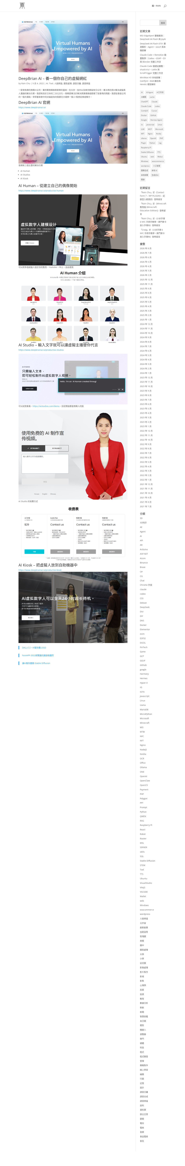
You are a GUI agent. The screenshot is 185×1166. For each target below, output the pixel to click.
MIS (142, 727)
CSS (142, 598)
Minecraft (144, 722)
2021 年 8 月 (145, 502)
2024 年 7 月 (145, 346)
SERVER (143, 847)
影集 (142, 980)
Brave (142, 567)
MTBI (142, 731)
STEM (142, 865)
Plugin (143, 143)
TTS (158, 152)
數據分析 (144, 1003)
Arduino (144, 549)
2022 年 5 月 (145, 462)
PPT (141, 802)
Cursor (154, 110)
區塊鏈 (143, 936)
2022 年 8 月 (145, 448)
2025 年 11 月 (146, 284)
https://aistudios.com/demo (46, 406)
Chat (142, 580)
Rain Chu (25, 83)
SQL (142, 856)
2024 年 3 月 (145, 364)
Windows (144, 161)
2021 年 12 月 (146, 484)
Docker (144, 115)
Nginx (150, 133)
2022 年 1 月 (145, 479)
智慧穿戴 (144, 1016)
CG (141, 576)
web (152, 156)
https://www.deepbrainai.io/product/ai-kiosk (39, 570)
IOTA (142, 691)
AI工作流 (160, 92)
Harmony (144, 673)
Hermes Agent (156, 120)
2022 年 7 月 (145, 453)
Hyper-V (144, 682)
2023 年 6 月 (145, 404)
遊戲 (142, 1118)
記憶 (142, 1083)
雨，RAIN (156, 6)
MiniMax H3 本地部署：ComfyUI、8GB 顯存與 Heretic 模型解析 (151, 81)
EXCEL (143, 642)
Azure (143, 558)
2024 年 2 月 (145, 368)
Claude (154, 101)
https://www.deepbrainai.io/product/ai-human (41, 190)
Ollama (143, 767)
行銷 (142, 1078)
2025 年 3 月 (145, 310)
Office (143, 762)
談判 (142, 1105)
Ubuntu (144, 156)
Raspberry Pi (146, 147)
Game (143, 651)
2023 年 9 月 (145, 390)
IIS (141, 687)
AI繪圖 (143, 97)
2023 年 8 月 (145, 395)
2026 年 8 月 (145, 248)
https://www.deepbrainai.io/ (32, 107)
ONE (142, 771)
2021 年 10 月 (146, 493)
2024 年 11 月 (146, 328)
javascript (150, 124)
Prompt (143, 807)
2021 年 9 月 (145, 497)
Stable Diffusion (147, 152)
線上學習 (144, 1069)
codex (157, 106)
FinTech (143, 647)
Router (143, 838)
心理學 (143, 985)
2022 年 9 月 (145, 444)
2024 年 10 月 (146, 333)
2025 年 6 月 (145, 297)
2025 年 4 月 (145, 306)
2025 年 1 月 (145, 319)
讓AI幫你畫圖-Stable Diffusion (36, 663)
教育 (142, 998)
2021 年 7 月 (145, 506)
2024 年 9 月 (145, 337)
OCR (142, 758)
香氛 (142, 1141)
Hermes (143, 678)
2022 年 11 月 (146, 435)
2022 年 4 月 (145, 466)
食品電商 (144, 1136)
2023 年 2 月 (145, 422)
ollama (144, 138)
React (142, 829)
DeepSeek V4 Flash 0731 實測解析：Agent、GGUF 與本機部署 (153, 47)
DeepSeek (144, 607)
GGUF (142, 660)
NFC (142, 736)
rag (160, 143)
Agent (143, 531)
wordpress (145, 166)
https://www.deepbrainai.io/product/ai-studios (41, 350)
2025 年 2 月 (145, 315)
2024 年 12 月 (146, 324)
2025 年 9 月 (145, 288)
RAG (142, 820)
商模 (142, 940)
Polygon (143, 798)
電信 (142, 1123)
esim (142, 633)
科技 (142, 1047)
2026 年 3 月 (145, 270)
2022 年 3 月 (145, 470)
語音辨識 (86, 83)
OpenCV (144, 785)
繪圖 (142, 1074)
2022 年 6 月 (145, 457)
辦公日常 (144, 1114)
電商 (142, 1127)
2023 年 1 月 (145, 426)
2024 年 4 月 (145, 359)
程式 (142, 1052)
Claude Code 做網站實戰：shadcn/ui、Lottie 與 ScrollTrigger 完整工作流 (152, 69)
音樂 (142, 1132)
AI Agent (149, 92)
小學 (142, 958)
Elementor (145, 629)
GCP (142, 656)
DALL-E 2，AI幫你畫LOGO (34, 647)
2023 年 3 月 (145, 417)
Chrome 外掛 (146, 585)
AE (141, 527)
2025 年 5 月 (145, 301)
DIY (141, 616)
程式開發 (144, 1056)
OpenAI (153, 138)
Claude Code (146, 106)
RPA (142, 843)
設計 (142, 1087)
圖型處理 (68, 83)
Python (152, 143)
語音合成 (144, 1096)
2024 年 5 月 (145, 355)
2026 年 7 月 (145, 252)
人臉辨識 (58, 83)
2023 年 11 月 (146, 381)
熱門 (142, 1038)
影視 (142, 976)
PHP (161, 138)
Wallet (143, 896)
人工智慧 (156, 166)
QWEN (143, 816)
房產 (142, 989)
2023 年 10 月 (146, 386)
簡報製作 (144, 1065)
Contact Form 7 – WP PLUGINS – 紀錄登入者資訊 (152, 196)
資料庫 (143, 1109)
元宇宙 (143, 923)
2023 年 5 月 (145, 408)
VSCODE (144, 891)
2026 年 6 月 (145, 257)
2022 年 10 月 (146, 439)
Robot (143, 834)
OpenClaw (145, 780)
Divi (142, 611)
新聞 (142, 1012)
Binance (144, 562)
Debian (143, 602)
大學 (142, 954)
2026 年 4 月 (145, 266)
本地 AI (154, 170)
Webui (160, 156)
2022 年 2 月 (145, 475)
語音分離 (77, 83)
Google (144, 120)
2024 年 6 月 (145, 350)
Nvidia (158, 133)
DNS (142, 620)
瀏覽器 (143, 1034)
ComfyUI (144, 110)
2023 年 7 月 (145, 399)
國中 (142, 945)
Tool (51, 83)
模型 (142, 1025)
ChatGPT (144, 101)
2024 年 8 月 (145, 341)
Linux (160, 124)
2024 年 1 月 (145, 373)
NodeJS (143, 749)
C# (141, 571)
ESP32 (143, 638)
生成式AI (155, 175)
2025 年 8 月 (145, 292)
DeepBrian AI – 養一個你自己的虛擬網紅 (52, 78)
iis (142, 124)
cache (152, 97)
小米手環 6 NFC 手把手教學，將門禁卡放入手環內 (153, 222)
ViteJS (142, 887)
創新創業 (144, 927)
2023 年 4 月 (145, 413)
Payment (144, 789)
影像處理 (144, 967)
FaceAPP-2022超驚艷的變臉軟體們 (38, 655)
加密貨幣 (144, 932)
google (143, 669)
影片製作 (144, 972)
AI (47, 83)
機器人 (143, 1029)
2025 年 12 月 (146, 279)
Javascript (144, 696)
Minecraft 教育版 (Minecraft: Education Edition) (153, 207)
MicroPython (146, 714)
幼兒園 (143, 963)
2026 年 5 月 (145, 261)
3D (141, 518)
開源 (143, 179)
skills (142, 851)
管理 (142, 1061)
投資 (142, 994)
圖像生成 (144, 170)
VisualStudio (146, 883)
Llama (143, 705)
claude (143, 589)
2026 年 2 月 (145, 275)
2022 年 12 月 (146, 430)
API (141, 540)
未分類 (143, 1021)
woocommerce (158, 161)
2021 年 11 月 (146, 488)
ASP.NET (144, 553)
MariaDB (144, 709)
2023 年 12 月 (146, 377)
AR (141, 544)
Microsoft (159, 129)
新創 (142, 1007)
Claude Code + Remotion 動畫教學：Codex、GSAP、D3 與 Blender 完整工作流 (153, 58)
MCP (150, 129)
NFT (142, 133)
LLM (142, 129)
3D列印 (143, 522)
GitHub (153, 115)
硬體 (142, 1043)
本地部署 (144, 175)
